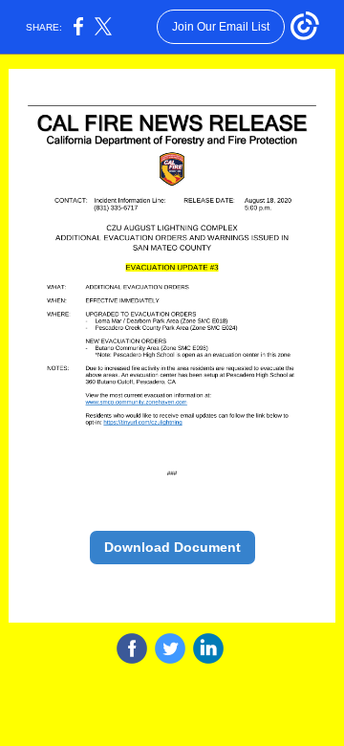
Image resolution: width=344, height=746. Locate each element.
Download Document (172, 547)
